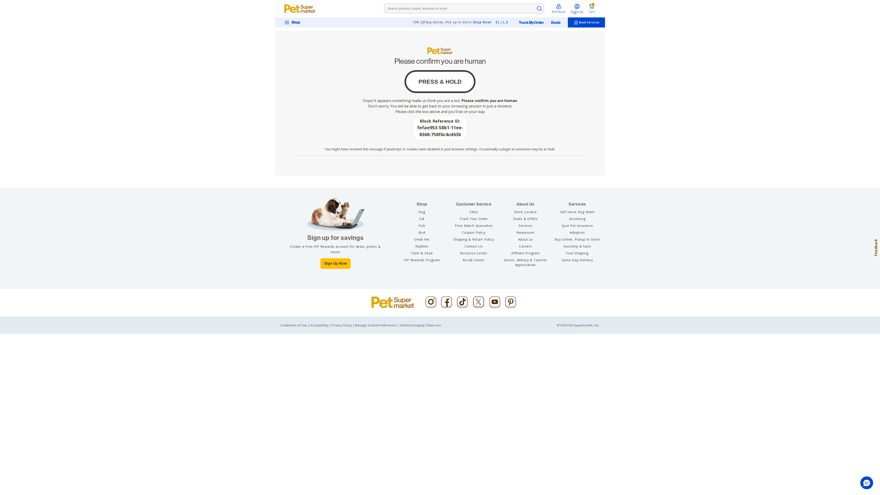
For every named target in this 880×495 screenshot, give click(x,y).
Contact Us (474, 246)
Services (525, 225)
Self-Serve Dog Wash (577, 212)
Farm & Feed (422, 253)
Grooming (577, 219)
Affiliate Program (525, 253)
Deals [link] (556, 23)
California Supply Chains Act (420, 325)
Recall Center (473, 260)
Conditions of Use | (295, 325)
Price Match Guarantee (474, 225)
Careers (525, 246)
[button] (866, 482)
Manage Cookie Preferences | (377, 325)
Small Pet (422, 239)
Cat (422, 219)
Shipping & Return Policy (473, 239)
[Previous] (496, 22)
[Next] (507, 22)
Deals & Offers (525, 219)
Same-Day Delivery (577, 260)
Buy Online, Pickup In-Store (577, 239)
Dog (421, 212)
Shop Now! (482, 22)
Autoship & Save (577, 246)
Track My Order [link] (531, 23)
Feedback (875, 247)
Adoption (577, 232)
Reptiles (421, 246)
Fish (421, 225)
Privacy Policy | (343, 325)
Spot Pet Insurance (577, 225)
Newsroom (525, 232)
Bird (421, 232)
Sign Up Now (335, 263)
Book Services (588, 22)
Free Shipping (577, 253)
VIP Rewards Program (422, 260)
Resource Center (473, 253)
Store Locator (525, 212)
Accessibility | (320, 325)
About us (525, 239)
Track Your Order (473, 219)
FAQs (473, 212)
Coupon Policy (473, 232)
